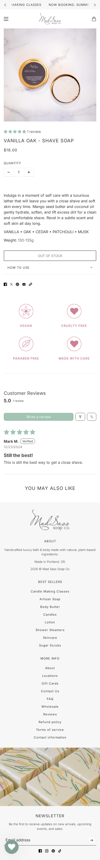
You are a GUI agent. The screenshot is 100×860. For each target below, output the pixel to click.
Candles (50, 614)
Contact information (50, 737)
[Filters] (80, 417)
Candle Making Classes (50, 591)
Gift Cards (50, 683)
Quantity (12, 163)
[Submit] (91, 840)
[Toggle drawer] (6, 19)
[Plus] (29, 172)
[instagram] (46, 850)
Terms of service (50, 730)
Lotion (50, 622)
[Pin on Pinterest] (17, 284)
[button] (15, 131)
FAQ (50, 699)
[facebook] (40, 850)
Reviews (50, 714)
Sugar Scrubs (50, 645)
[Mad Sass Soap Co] (50, 19)
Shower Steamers (50, 630)
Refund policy (50, 722)
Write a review (38, 416)
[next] (95, 4)
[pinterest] (53, 850)
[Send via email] (24, 284)
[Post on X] (11, 284)
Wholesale (50, 706)
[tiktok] (59, 850)
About (50, 668)
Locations (50, 676)
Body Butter (50, 607)
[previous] (5, 4)
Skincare (50, 637)
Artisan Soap (50, 599)
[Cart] (94, 19)
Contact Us (50, 691)
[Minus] (8, 172)
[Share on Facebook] (5, 284)
